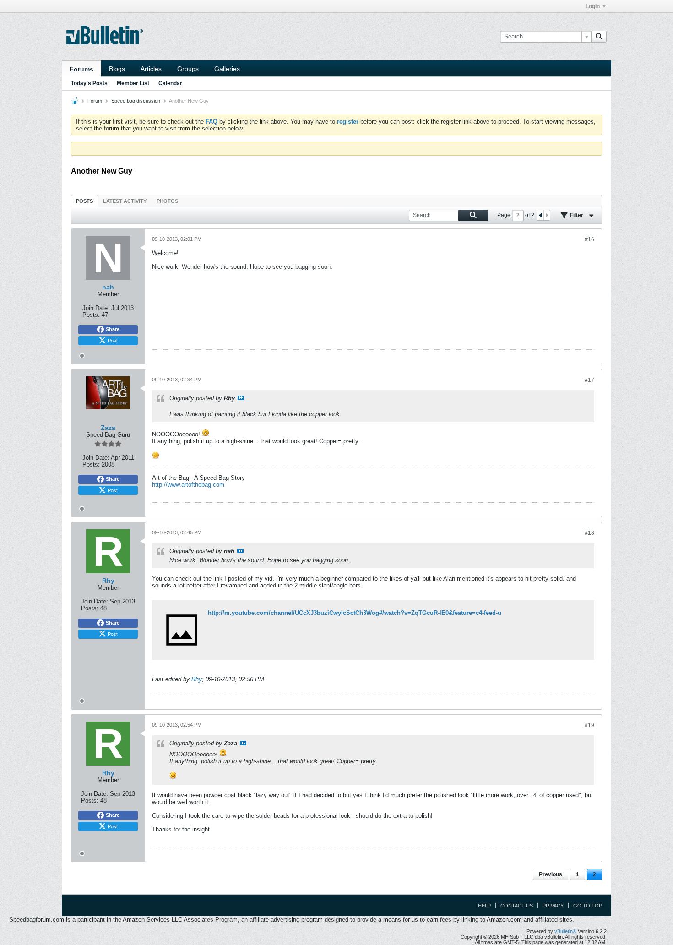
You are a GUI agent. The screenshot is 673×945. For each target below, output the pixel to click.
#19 (589, 725)
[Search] (599, 37)
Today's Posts (89, 83)
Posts (84, 201)
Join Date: (95, 307)
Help (484, 905)
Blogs (117, 68)
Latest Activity (125, 201)
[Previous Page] (540, 215)
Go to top (587, 905)
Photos (167, 201)
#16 (589, 239)
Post (113, 340)
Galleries (227, 68)
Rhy (196, 679)
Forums (81, 69)
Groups (188, 68)
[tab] (84, 201)
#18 (589, 533)
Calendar (170, 83)
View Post (241, 398)
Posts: (91, 314)
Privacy (553, 905)
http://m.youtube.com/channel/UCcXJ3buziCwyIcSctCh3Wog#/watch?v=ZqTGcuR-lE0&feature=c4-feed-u (354, 612)
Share (112, 329)
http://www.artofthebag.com (188, 484)
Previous (550, 874)
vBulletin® (565, 931)
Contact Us (516, 905)
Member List (133, 83)
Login (593, 6)
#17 (589, 380)
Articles (151, 68)
